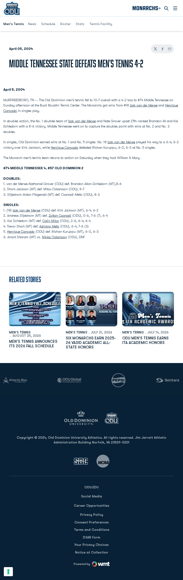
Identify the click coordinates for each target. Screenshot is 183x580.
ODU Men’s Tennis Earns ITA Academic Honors (145, 340)
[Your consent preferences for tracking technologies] (8, 571)
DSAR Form (91, 537)
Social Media (91, 496)
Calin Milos (50, 221)
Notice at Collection (91, 552)
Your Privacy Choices (91, 545)
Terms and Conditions (91, 530)
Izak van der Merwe (144, 105)
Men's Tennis (19, 332)
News (32, 24)
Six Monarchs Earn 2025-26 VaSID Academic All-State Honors (91, 342)
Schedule (48, 24)
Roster (65, 24)
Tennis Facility (100, 24)
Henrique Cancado (64, 147)
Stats (80, 24)
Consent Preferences (91, 522)
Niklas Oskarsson (54, 237)
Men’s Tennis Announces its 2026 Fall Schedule (33, 343)
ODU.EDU (91, 487)
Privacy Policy (91, 515)
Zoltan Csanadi (60, 215)
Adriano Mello (49, 226)
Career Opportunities (91, 505)
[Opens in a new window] (81, 461)
